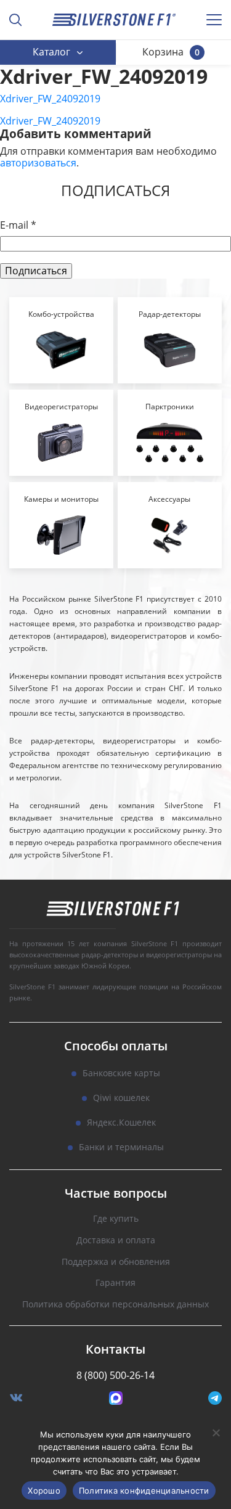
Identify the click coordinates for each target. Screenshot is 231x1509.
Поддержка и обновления (116, 1262)
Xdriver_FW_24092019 (50, 98)
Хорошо (44, 1490)
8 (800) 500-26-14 (115, 1375)
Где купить (116, 1219)
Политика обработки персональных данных (115, 1304)
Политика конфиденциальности (144, 1490)
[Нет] (215, 1432)
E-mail (18, 225)
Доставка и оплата (115, 1240)
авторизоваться (38, 163)
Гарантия (115, 1283)
